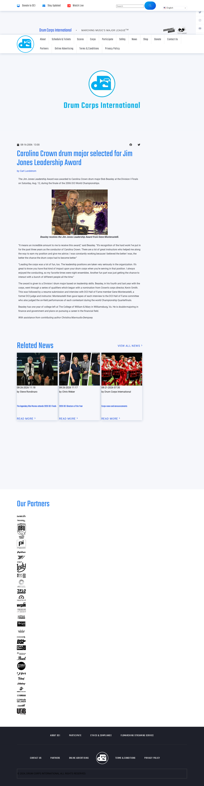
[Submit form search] (150, 5)
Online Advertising (64, 48)
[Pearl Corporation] (21, 659)
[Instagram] (200, 20)
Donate (157, 39)
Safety (122, 39)
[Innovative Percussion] (21, 521)
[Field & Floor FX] (21, 649)
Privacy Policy (112, 48)
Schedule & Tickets (61, 39)
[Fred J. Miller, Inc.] (21, 674)
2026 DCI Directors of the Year (71, 406)
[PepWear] (21, 552)
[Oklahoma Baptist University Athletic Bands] (21, 537)
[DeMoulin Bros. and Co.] (21, 516)
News (134, 39)
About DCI (55, 735)
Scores (80, 39)
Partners (44, 48)
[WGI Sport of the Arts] (21, 606)
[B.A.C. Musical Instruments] (21, 577)
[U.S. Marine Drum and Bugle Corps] (21, 691)
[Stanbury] (21, 684)
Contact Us (172, 39)
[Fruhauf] (21, 679)
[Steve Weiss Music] (21, 637)
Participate (107, 39)
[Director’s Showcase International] (21, 643)
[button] (130, 144)
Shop (145, 39)
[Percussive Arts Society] (21, 612)
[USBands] (21, 705)
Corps (93, 39)
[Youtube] (200, 28)
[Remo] (21, 632)
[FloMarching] (21, 592)
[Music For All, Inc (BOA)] (21, 600)
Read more (25, 418)
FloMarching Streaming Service (137, 735)
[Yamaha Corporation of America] (21, 695)
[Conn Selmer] (21, 701)
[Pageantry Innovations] (21, 547)
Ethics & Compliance (101, 735)
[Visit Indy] (21, 571)
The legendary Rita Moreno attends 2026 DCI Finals (36, 406)
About (43, 39)
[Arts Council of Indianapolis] (21, 586)
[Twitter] (200, 12)
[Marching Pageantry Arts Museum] (21, 618)
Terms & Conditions (89, 48)
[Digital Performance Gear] (21, 626)
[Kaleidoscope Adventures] (21, 653)
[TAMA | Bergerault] (21, 669)
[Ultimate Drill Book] (21, 713)
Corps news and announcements (114, 406)
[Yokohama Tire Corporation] (21, 558)
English (169, 8)
